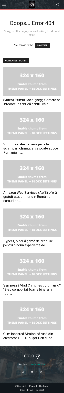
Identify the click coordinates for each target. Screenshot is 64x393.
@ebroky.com (38, 364)
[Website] (41, 372)
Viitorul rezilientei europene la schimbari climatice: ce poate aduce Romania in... (30, 148)
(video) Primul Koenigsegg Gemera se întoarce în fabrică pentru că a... (32, 102)
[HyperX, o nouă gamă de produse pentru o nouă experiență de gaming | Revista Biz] (32, 222)
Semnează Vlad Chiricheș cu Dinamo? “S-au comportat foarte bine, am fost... (32, 289)
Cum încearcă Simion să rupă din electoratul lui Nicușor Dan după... (29, 336)
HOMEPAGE (42, 45)
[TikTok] (23, 372)
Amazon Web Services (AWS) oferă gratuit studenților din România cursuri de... (30, 197)
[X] (32, 372)
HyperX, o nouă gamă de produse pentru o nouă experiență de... (28, 243)
